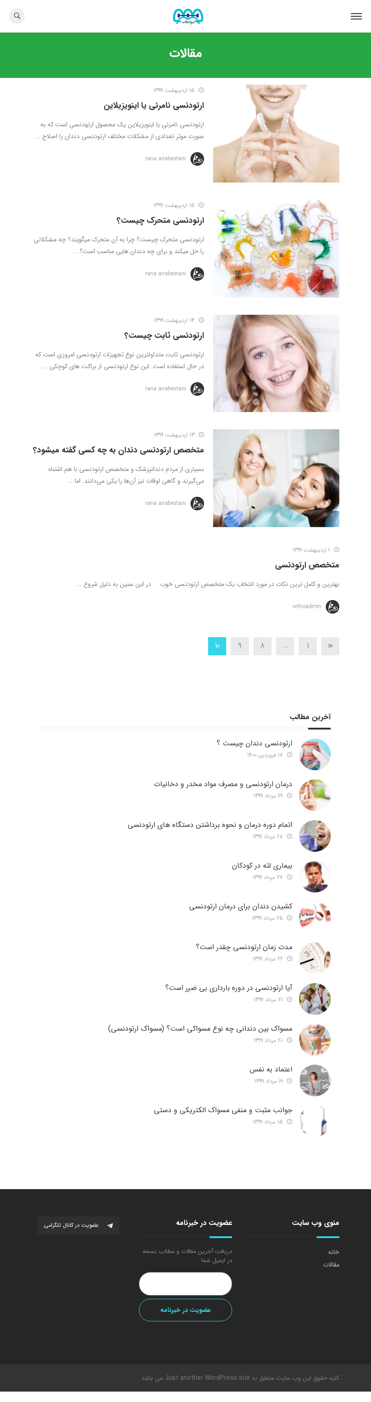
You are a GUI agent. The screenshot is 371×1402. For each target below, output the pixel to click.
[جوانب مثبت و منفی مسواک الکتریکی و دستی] (315, 1121)
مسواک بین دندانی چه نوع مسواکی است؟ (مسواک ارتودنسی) (200, 1028)
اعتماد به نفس (271, 1069)
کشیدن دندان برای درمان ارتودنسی (240, 906)
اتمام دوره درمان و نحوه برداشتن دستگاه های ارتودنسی (210, 825)
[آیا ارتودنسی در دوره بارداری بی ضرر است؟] (315, 999)
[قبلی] (330, 646)
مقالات (331, 1265)
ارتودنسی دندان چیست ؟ (254, 743)
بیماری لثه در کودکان (262, 865)
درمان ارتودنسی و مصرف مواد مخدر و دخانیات (223, 784)
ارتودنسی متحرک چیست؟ (160, 220)
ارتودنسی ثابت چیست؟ (164, 335)
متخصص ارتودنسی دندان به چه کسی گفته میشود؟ (118, 450)
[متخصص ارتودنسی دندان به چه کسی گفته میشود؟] (276, 478)
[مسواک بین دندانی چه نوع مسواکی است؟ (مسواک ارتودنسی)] (315, 1040)
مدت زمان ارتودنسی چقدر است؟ (244, 947)
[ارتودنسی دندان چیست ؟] (315, 754)
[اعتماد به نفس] (315, 1080)
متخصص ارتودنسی (307, 565)
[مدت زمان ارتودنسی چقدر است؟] (315, 958)
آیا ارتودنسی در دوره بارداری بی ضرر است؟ (228, 988)
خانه (333, 1252)
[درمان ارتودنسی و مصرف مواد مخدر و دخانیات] (315, 795)
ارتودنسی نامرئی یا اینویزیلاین (154, 105)
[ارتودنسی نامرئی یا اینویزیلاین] (276, 133)
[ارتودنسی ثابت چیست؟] (276, 364)
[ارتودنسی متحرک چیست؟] (276, 249)
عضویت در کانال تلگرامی (72, 1225)
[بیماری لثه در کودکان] (315, 877)
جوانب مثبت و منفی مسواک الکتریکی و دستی (223, 1110)
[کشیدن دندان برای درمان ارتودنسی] (315, 917)
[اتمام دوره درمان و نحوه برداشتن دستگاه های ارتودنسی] (315, 836)
